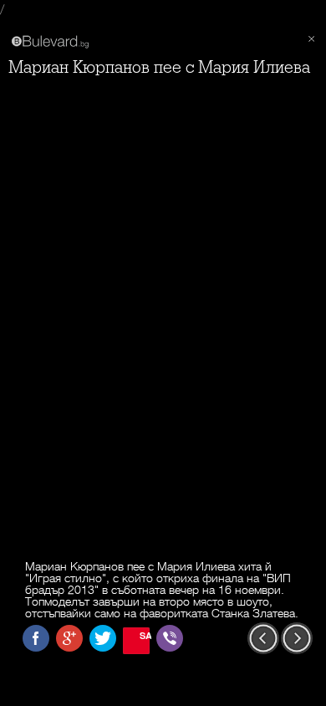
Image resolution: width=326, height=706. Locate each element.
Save (145, 635)
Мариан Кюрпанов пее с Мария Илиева (159, 67)
